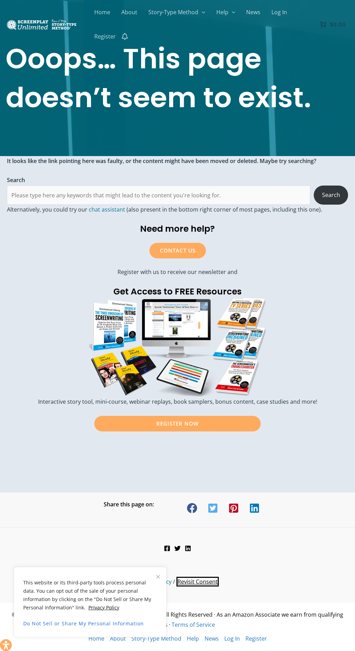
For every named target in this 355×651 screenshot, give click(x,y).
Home (96, 638)
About (118, 638)
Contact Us (178, 250)
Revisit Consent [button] (198, 581)
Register (256, 638)
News (212, 638)
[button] (201, 12)
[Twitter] (177, 548)
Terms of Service (193, 624)
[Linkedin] (188, 548)
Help (193, 638)
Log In (232, 638)
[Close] (158, 576)
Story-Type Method (156, 638)
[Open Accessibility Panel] (6, 645)
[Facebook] (167, 548)
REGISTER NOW (177, 423)
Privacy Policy (103, 607)
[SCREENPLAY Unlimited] (41, 23)
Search (331, 195)
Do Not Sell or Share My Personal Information (83, 623)
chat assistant (107, 209)
